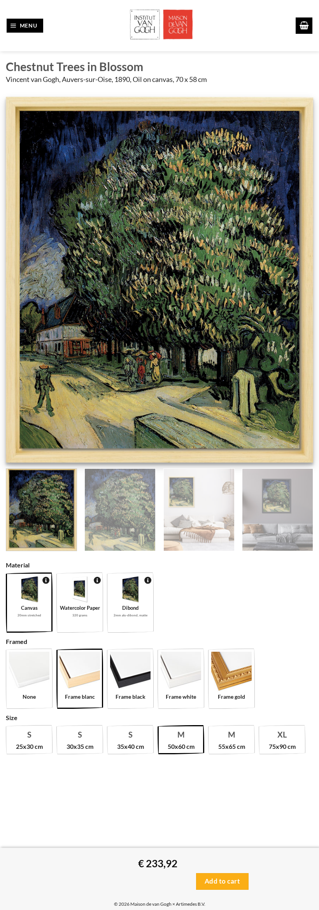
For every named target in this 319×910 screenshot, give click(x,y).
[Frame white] (181, 672)
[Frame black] (130, 672)
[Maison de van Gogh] (161, 25)
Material (18, 565)
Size (12, 717)
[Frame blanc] (80, 672)
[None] (29, 672)
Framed (16, 641)
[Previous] (22, 279)
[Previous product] (30, 546)
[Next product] (13, 546)
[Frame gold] (231, 672)
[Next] (297, 279)
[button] (25, 26)
